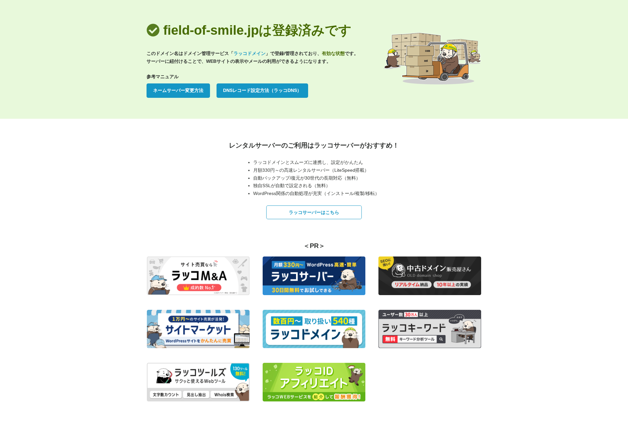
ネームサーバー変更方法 (178, 90)
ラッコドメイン (250, 53)
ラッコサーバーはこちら (314, 212)
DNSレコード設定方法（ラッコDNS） (262, 90)
